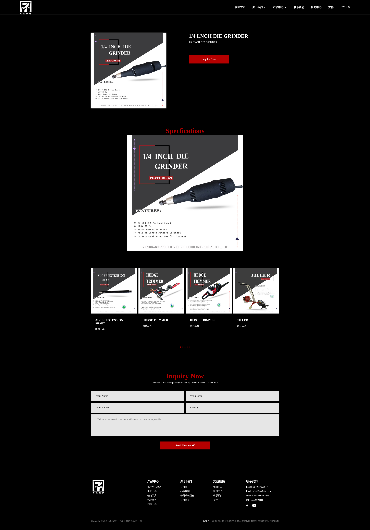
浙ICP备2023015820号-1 (224, 521)
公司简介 (185, 487)
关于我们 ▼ (259, 7)
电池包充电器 (154, 487)
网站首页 (240, 7)
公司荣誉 (185, 500)
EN (343, 7)
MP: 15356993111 (254, 500)
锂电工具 (152, 495)
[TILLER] (256, 291)
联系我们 (299, 7)
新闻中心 (316, 7)
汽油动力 (152, 500)
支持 (331, 7)
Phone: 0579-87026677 (257, 487)
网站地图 (274, 521)
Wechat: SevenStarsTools (257, 495)
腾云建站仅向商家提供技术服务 (253, 521)
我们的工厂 (219, 487)
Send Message (184, 445)
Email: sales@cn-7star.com (258, 491)
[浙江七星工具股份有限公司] (26, 14)
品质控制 (185, 491)
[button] (180, 347)
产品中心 (153, 481)
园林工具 (152, 504)
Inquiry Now (209, 59)
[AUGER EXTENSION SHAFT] (114, 291)
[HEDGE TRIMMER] (161, 291)
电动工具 (152, 491)
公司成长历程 (187, 495)
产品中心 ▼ (280, 7)
